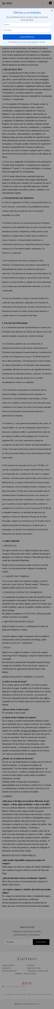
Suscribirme (27, 36)
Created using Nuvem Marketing (27, 44)
